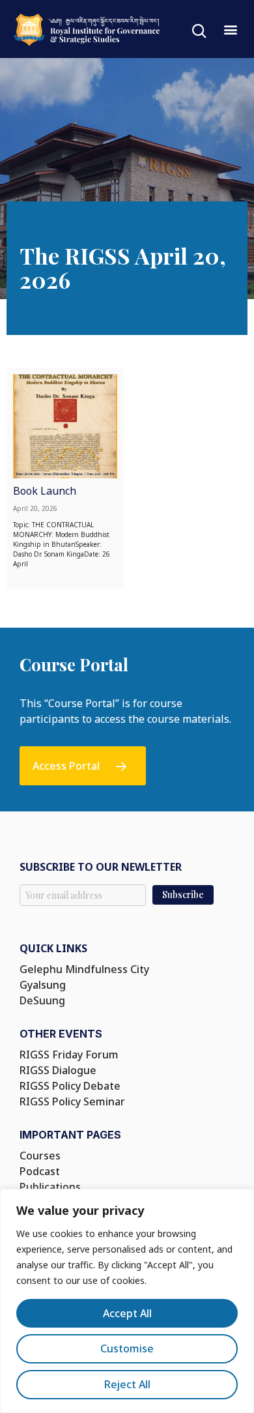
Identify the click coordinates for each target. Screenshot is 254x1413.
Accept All (127, 1313)
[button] (230, 29)
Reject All (127, 1384)
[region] (127, 1301)
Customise (127, 1348)
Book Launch (44, 491)
